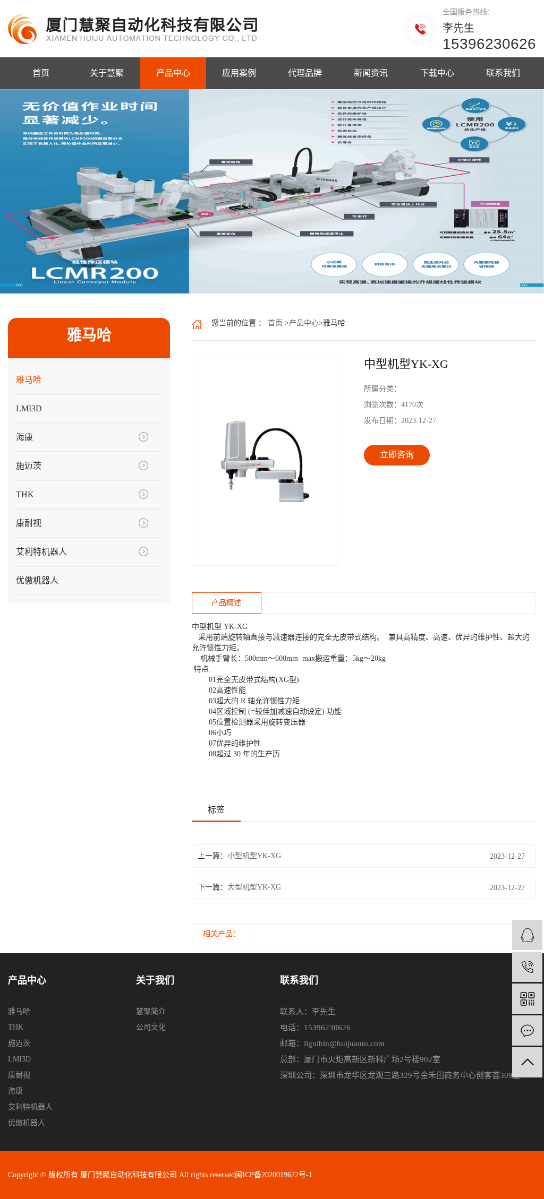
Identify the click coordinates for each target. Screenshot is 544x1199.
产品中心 (173, 72)
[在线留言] (527, 1030)
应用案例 (239, 72)
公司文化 (151, 1027)
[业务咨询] (527, 935)
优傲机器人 (37, 580)
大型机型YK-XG (254, 887)
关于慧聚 (107, 72)
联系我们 (503, 72)
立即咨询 (397, 454)
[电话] (527, 967)
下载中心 (437, 72)
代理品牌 (305, 72)
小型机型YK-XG (254, 856)
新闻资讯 (371, 72)
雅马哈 (28, 379)
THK (25, 494)
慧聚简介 (151, 1011)
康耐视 (28, 523)
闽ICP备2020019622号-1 (273, 1175)
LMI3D (29, 408)
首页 (40, 72)
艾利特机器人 (41, 551)
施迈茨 (28, 465)
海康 (24, 437)
